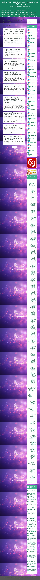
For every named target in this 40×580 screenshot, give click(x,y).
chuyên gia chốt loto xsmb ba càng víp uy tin (33, 196)
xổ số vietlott (32, 53)
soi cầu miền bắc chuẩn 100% (30, 8)
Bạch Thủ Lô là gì (31, 490)
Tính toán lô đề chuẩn (19, 12)
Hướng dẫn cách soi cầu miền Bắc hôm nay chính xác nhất (14, 30)
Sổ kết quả (32, 14)
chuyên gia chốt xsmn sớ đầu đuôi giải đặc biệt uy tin (33, 375)
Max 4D (31, 66)
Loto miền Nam (33, 135)
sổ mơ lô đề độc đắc (10, 125)
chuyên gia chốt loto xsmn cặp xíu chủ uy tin (33, 351)
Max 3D (31, 63)
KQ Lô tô (25, 16)
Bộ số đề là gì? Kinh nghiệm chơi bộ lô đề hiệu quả (13, 85)
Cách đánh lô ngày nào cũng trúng (31, 497)
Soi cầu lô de (31, 551)
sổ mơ (35, 16)
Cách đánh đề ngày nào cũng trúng (31, 503)
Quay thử (30, 16)
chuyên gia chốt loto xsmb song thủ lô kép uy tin (33, 287)
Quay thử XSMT (33, 147)
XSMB (12, 14)
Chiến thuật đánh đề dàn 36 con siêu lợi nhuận (13, 60)
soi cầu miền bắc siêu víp (6, 10)
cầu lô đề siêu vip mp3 (33, 504)
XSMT (19, 14)
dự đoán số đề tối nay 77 (33, 514)
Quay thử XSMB (33, 142)
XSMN (16, 14)
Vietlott (3, 16)
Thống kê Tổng (33, 122)
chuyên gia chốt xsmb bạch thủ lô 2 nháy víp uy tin (33, 190)
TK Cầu (14, 16)
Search (29, 22)
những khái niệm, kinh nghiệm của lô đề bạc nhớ (12, 73)
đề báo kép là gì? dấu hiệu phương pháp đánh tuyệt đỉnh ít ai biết (12, 51)
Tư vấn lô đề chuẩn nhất (31, 12)
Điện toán (9, 16)
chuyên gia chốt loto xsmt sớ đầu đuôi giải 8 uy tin (33, 324)
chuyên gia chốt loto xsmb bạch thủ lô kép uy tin (33, 207)
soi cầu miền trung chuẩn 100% (19, 10)
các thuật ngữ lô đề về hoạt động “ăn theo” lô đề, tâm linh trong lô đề (13, 40)
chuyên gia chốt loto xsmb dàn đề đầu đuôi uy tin (33, 242)
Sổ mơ (31, 154)
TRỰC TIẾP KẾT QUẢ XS (5, 14)
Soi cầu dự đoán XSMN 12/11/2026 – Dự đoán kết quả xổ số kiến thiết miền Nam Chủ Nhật (13, 100)
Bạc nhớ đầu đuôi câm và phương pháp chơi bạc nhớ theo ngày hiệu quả (13, 138)
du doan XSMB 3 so (31, 510)
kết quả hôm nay (25, 14)
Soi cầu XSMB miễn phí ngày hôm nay (31, 564)
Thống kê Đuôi (33, 115)
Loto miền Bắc (33, 132)
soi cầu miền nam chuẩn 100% (7, 12)
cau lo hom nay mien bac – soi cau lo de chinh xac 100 (12, 8)
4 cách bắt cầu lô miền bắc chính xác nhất (13, 114)
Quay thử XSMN (33, 145)
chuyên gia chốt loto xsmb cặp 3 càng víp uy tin (33, 217)
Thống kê (19, 16)
